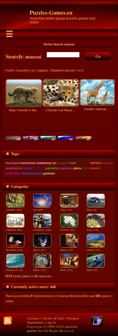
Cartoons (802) (14, 230)
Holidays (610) (14, 250)
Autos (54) (66, 210)
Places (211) (39, 270)
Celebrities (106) (42, 230)
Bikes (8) (92, 210)
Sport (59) (92, 270)
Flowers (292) (67, 230)
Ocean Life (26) (14, 270)
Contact (33, 318)
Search (58, 44)
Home (48, 44)
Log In (51, 322)
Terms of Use (53, 318)
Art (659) (38, 210)
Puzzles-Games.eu (51, 12)
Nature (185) (93, 250)
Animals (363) (14, 210)
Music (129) (66, 250)
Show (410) (66, 270)
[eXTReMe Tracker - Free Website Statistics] (97, 325)
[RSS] (7, 320)
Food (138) (93, 230)
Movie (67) (39, 250)
